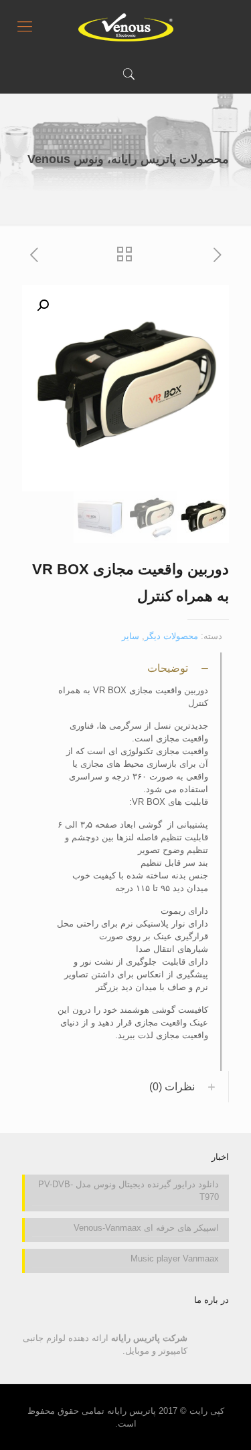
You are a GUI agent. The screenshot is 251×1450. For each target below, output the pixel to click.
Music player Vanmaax (175, 1258)
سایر (130, 636)
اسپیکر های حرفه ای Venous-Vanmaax (146, 1228)
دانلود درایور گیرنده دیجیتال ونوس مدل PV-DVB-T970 (128, 1190)
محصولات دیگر (171, 636)
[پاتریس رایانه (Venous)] (125, 27)
